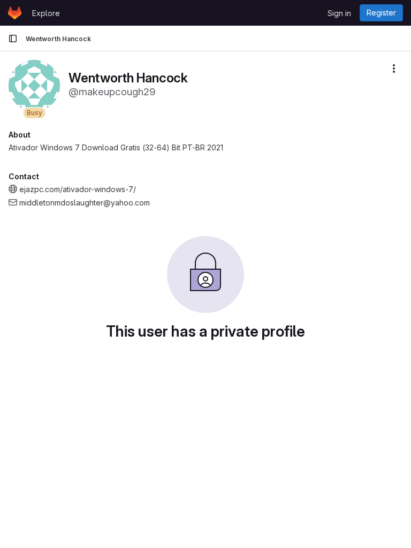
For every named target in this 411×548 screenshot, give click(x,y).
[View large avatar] (34, 84)
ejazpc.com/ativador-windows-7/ (77, 189)
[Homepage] (15, 12)
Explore (46, 13)
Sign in (339, 13)
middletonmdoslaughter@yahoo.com (84, 202)
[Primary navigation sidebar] (12, 38)
